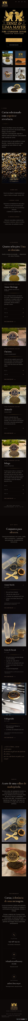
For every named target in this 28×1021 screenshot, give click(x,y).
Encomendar (14, 45)
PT (16, 1)
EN (19, 1)
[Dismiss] (26, 1019)
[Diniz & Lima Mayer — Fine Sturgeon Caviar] (5, 4)
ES (25, 1)
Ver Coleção (14, 40)
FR (22, 1)
